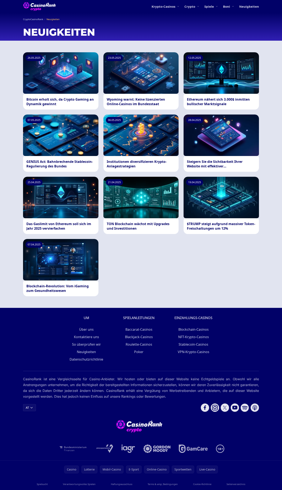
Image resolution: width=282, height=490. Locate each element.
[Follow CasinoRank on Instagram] (215, 407)
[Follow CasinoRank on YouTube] (235, 407)
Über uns (86, 329)
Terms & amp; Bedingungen (163, 484)
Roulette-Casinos (139, 344)
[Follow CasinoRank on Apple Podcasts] (255, 407)
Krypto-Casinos (163, 6)
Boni (226, 6)
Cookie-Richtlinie (202, 484)
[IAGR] (128, 449)
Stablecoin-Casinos (193, 344)
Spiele (209, 6)
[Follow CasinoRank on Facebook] (205, 407)
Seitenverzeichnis (236, 484)
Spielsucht (42, 484)
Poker (138, 352)
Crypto (189, 6)
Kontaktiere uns (86, 337)
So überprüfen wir (86, 344)
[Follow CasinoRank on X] (225, 407)
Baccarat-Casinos (138, 329)
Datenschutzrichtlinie (86, 359)
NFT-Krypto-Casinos (193, 337)
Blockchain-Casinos (193, 329)
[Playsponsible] (105, 449)
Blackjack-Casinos (139, 337)
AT (27, 408)
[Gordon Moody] (156, 449)
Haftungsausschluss (121, 484)
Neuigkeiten (249, 6)
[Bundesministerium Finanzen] (73, 449)
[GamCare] (193, 449)
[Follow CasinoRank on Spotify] (245, 407)
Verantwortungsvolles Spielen (79, 484)
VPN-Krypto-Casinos (193, 352)
